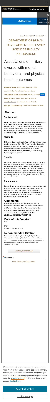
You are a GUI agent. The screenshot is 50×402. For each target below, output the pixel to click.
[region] (25, 382)
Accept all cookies (25, 389)
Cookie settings (17, 378)
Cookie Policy (15, 381)
